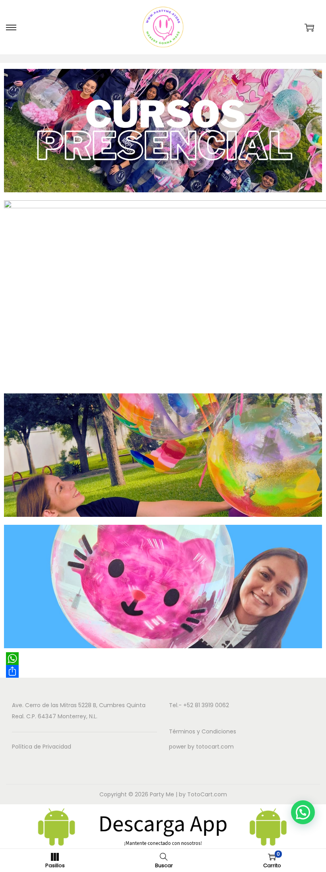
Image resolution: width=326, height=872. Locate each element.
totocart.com (215, 747)
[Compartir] (163, 671)
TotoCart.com (207, 794)
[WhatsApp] (163, 658)
